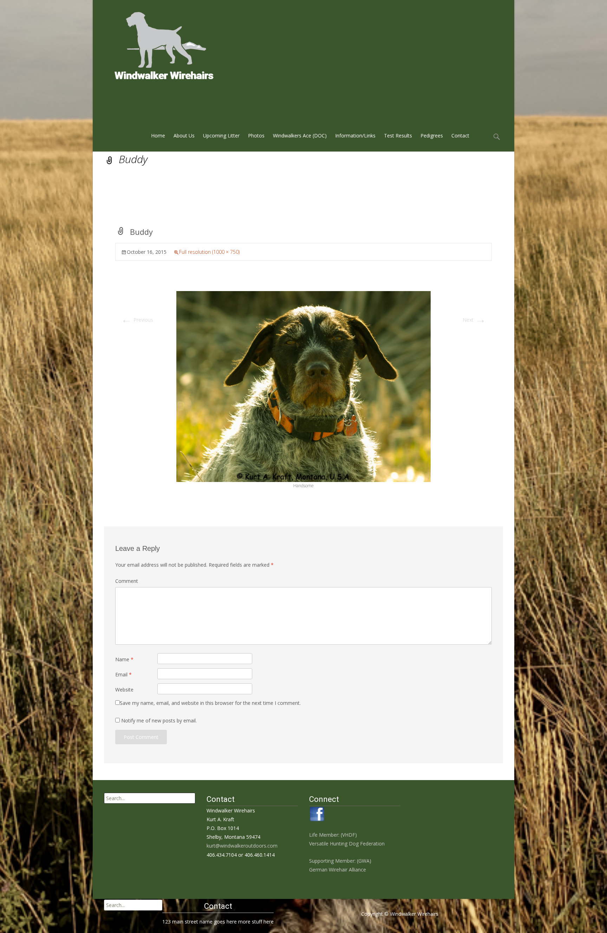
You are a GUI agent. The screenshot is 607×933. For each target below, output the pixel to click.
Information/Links (355, 135)
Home (158, 135)
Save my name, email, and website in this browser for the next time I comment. (210, 703)
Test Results (398, 135)
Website (124, 689)
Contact (460, 135)
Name (124, 659)
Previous (137, 319)
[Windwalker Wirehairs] (155, 43)
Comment (126, 581)
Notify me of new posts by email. (159, 720)
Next (474, 319)
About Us (184, 135)
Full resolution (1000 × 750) (209, 252)
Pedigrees (431, 135)
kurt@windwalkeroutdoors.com (242, 845)
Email (123, 674)
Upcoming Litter (221, 135)
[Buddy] (303, 385)
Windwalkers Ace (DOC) (300, 135)
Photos (256, 135)
